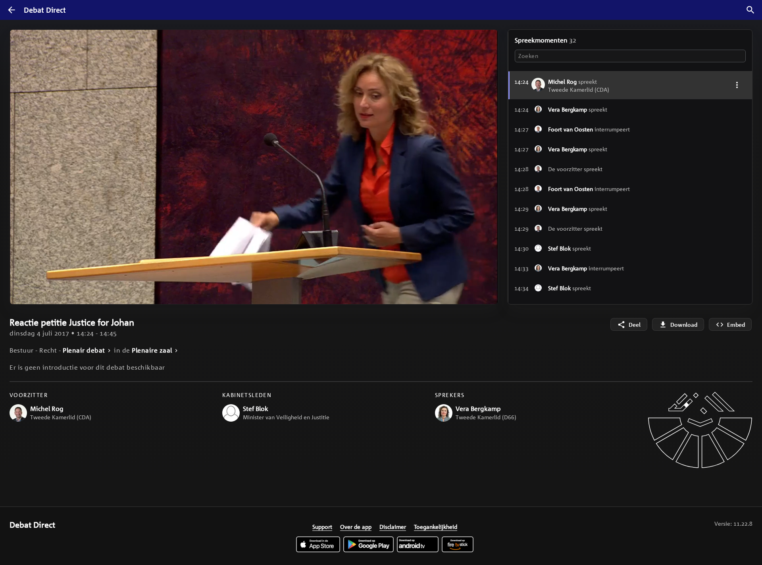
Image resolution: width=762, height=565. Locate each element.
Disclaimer (392, 526)
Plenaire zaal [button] (152, 350)
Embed (736, 324)
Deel (635, 324)
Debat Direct (45, 10)
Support (322, 526)
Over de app (355, 526)
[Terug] (11, 10)
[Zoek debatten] (750, 10)
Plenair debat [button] (84, 350)
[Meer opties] (737, 85)
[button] (630, 109)
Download (683, 324)
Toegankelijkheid (435, 526)
